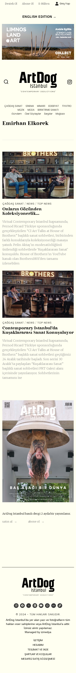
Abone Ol (28, 3)
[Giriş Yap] (57, 3)
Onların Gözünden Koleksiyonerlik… (22, 211)
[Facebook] (22, 605)
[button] (6, 82)
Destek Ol (11, 3)
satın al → (9, 521)
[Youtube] (41, 605)
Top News (44, 204)
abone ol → (36, 521)
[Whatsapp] (47, 605)
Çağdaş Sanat (13, 204)
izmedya (46, 632)
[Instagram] (16, 605)
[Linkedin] (35, 605)
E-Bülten (43, 3)
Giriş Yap (65, 3)
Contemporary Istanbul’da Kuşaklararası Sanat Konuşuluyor (38, 330)
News (30, 204)
